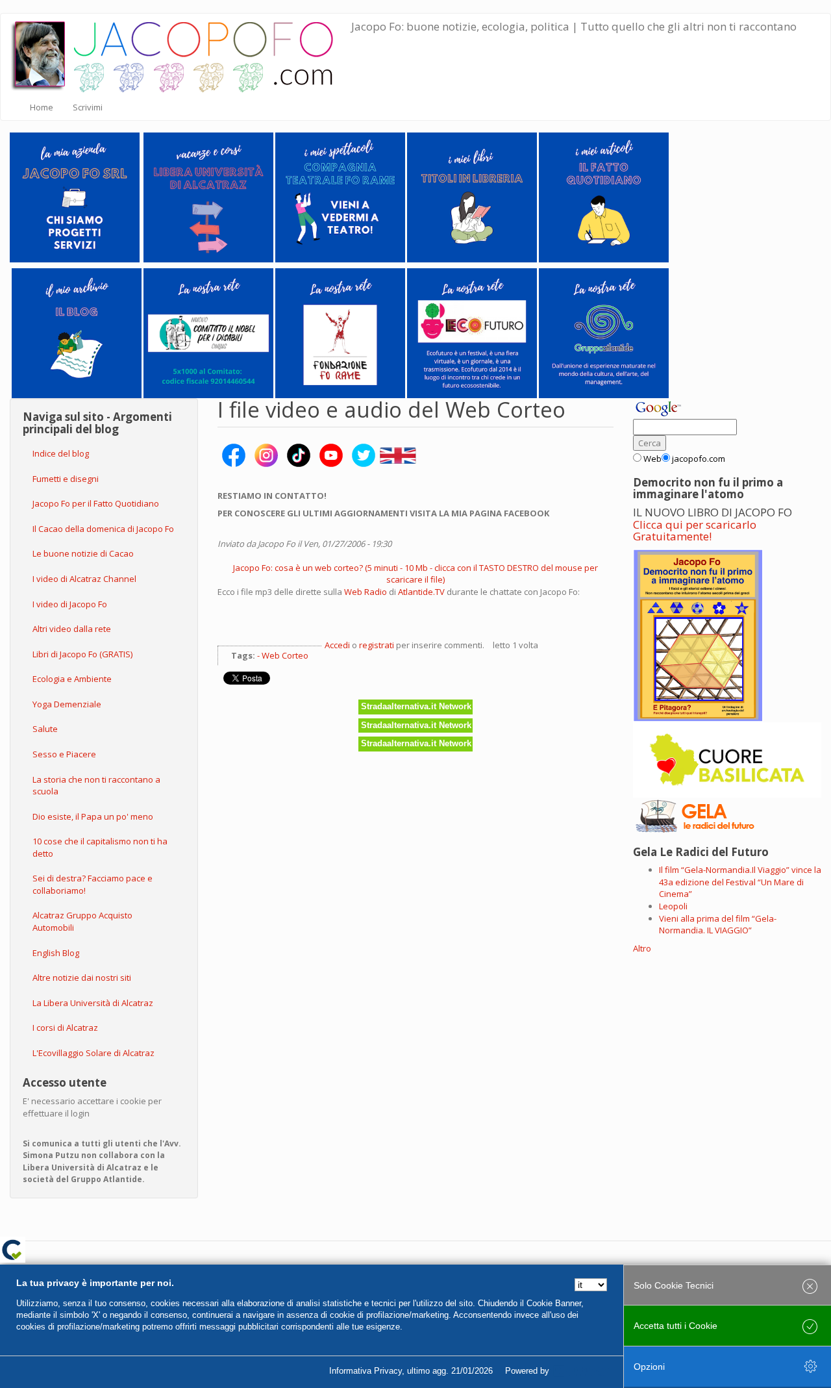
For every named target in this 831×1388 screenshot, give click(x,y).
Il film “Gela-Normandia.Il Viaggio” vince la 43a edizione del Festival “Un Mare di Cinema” (740, 882)
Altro (642, 948)
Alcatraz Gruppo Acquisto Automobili (82, 921)
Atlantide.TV (422, 592)
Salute (45, 729)
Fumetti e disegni (65, 479)
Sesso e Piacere (64, 754)
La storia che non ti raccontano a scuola (96, 786)
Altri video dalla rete (71, 629)
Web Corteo (285, 655)
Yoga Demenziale (66, 704)
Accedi (337, 645)
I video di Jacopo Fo (69, 604)
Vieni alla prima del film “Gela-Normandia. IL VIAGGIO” (717, 925)
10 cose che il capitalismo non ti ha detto (99, 847)
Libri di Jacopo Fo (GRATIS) (82, 654)
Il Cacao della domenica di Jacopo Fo (103, 529)
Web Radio (365, 592)
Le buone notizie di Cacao (83, 553)
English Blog (55, 953)
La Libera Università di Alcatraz (92, 1003)
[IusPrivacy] (581, 1371)
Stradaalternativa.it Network (416, 706)
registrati (376, 645)
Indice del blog (60, 453)
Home (41, 107)
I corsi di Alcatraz (65, 1027)
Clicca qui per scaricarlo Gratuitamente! (694, 530)
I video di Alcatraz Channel (84, 579)
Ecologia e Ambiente (72, 679)
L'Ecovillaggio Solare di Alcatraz (93, 1053)
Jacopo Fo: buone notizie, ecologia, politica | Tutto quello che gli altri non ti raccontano (574, 26)
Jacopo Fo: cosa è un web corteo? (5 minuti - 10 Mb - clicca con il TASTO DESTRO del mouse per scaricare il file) (415, 574)
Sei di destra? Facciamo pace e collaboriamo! (92, 884)
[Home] (180, 54)
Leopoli (673, 906)
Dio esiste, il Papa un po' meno (92, 816)
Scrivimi (88, 107)
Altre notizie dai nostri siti (81, 977)
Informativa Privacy (365, 1371)
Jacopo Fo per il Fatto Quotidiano (95, 503)
